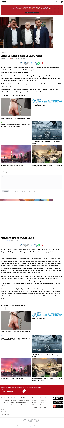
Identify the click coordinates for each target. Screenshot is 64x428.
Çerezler (32, 426)
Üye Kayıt (3, 412)
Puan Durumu (25, 402)
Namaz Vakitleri (25, 400)
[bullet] (25, 191)
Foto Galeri (43, 398)
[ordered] (22, 191)
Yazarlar (42, 402)
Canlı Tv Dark (14, 398)
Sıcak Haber (43, 407)
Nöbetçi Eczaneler (16, 402)
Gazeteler (42, 405)
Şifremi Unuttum (5, 414)
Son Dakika (14, 405)
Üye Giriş (3, 409)
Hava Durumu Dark (6, 398)
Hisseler (34, 402)
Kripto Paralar (36, 405)
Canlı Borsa (24, 398)
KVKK (36, 426)
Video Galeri (43, 400)
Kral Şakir (9, 308)
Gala (3, 308)
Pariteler (34, 407)
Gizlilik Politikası (26, 426)
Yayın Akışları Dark (16, 400)
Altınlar (34, 398)
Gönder (6, 191)
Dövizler (34, 400)
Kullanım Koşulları (42, 426)
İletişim (19, 426)
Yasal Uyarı (49, 426)
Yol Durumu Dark (5, 400)
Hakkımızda (14, 426)
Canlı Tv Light (4, 402)
